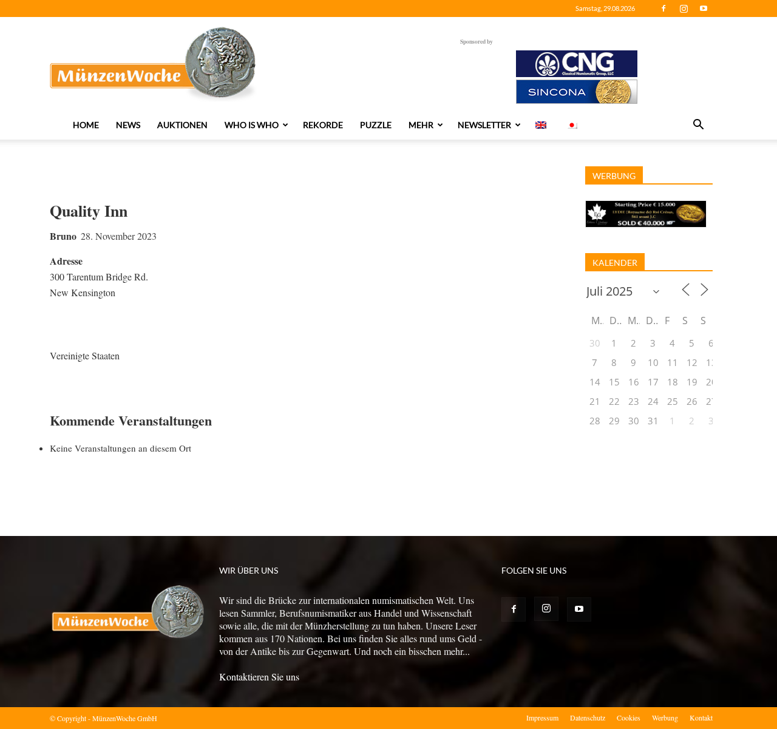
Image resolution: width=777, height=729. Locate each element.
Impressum (542, 717)
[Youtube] (703, 8)
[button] (698, 125)
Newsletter (484, 125)
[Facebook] (663, 8)
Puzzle (376, 125)
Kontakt (701, 717)
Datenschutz (587, 717)
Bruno (63, 236)
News (128, 125)
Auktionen (182, 125)
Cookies (628, 717)
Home (86, 125)
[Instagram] (683, 8)
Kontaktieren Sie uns (259, 676)
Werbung (665, 717)
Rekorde (323, 125)
